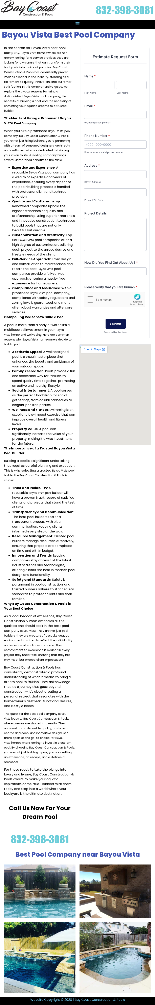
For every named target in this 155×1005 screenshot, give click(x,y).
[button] (77, 23)
